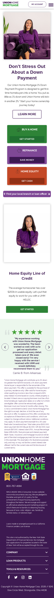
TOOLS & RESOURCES (18, 569)
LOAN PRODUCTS (16, 560)
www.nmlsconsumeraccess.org (18, 495)
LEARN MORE (27, 114)
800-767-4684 (14, 486)
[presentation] (5, 347)
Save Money (27, 160)
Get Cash (27, 181)
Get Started (27, 139)
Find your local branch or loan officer (26, 194)
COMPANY (12, 552)
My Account (37, 4)
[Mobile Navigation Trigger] (51, 5)
